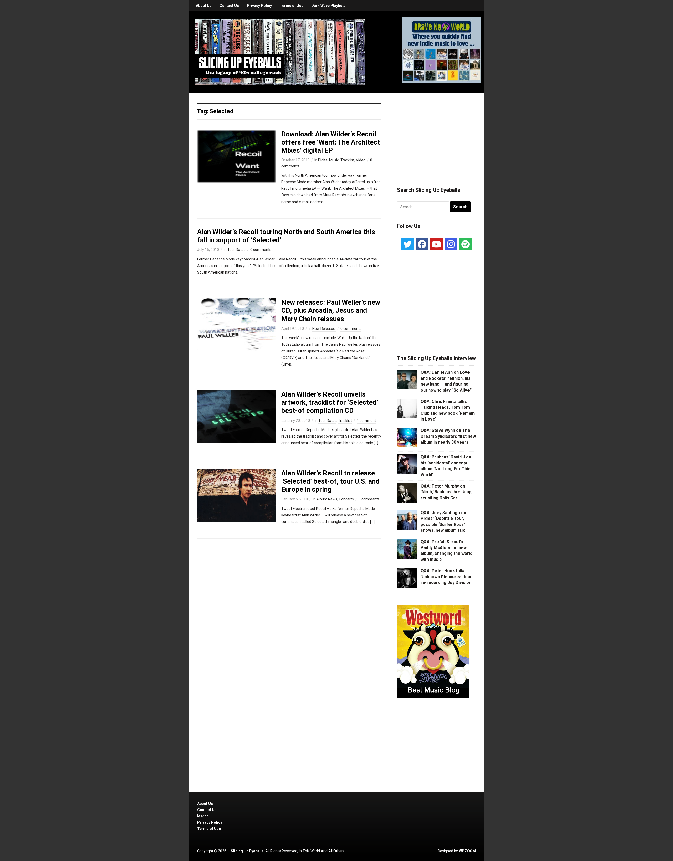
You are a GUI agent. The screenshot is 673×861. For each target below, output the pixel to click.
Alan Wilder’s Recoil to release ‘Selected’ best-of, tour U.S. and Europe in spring (330, 481)
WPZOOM (467, 851)
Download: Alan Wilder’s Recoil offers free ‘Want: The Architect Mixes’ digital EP (330, 142)
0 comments (260, 250)
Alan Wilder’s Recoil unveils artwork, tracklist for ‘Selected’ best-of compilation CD (329, 402)
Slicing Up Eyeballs (247, 851)
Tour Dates (236, 250)
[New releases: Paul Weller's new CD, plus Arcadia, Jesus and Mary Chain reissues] (236, 324)
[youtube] (436, 244)
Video (360, 160)
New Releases (324, 328)
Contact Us (229, 5)
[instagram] (451, 244)
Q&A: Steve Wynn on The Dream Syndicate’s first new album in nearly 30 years (448, 436)
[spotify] (465, 244)
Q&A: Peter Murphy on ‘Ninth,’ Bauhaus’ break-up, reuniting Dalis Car (446, 492)
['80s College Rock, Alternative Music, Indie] (280, 51)
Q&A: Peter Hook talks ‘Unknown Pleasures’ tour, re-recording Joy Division (447, 576)
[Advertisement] (436, 133)
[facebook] (422, 244)
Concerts (346, 499)
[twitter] (407, 244)
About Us (204, 5)
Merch (202, 816)
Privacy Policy (259, 5)
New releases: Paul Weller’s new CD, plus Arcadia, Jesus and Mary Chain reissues (330, 310)
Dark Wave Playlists (328, 5)
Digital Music (328, 160)
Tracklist (347, 160)
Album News (326, 499)
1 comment (366, 420)
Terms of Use (291, 5)
